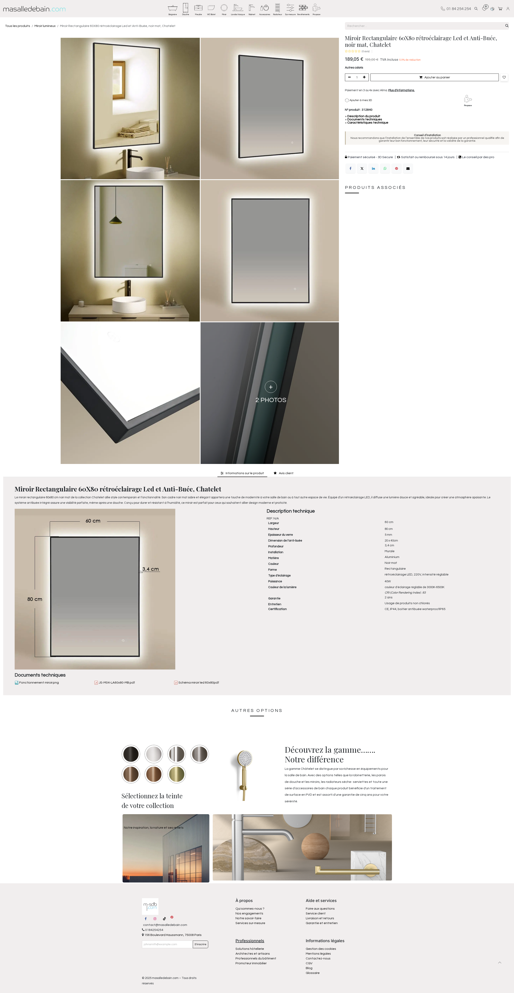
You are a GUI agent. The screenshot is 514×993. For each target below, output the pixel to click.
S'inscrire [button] (200, 944)
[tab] (242, 473)
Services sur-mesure (250, 923)
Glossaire (313, 973)
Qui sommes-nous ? (250, 908)
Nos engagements (250, 913)
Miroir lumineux (45, 26)
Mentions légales (318, 953)
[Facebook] (350, 168)
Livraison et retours (320, 918)
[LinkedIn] (373, 168)
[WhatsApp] (385, 168)
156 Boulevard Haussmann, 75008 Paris (173, 935)
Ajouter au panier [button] (437, 77)
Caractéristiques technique (366, 122)
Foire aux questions (320, 908)
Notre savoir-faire (248, 918)
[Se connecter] (508, 9)
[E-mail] (408, 168)
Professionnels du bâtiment (256, 958)
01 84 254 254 (458, 9)
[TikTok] (164, 918)
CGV (309, 963)
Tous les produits (17, 26)
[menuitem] (172, 8)
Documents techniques (363, 119)
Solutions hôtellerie (250, 948)
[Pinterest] (396, 168)
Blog (309, 968)
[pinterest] (171, 918)
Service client (316, 913)
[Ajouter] (365, 77)
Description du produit (362, 116)
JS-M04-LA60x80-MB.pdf (116, 682)
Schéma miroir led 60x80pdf (198, 682)
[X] (362, 168)
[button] (476, 8)
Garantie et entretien (322, 923)
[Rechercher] (507, 26)
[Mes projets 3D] (492, 8)
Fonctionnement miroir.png (39, 682)
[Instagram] (155, 918)
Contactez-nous (318, 958)
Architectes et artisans (253, 953)
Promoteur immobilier (251, 963)
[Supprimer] (349, 77)
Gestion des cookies (321, 948)
